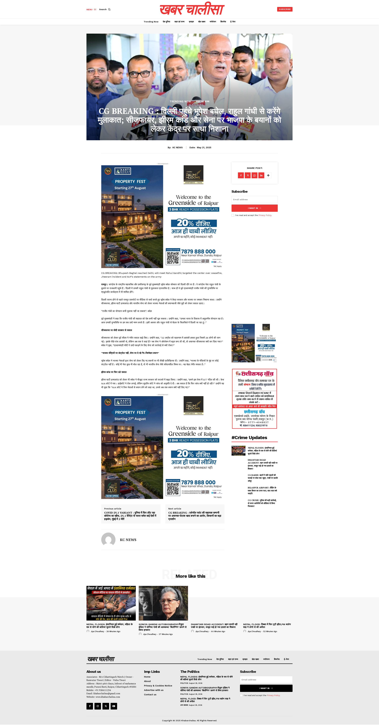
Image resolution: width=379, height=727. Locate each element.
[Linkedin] (261, 175)
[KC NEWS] (108, 540)
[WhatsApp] (254, 175)
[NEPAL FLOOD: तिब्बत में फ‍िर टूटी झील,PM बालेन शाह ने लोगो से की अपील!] (268, 603)
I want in (253, 208)
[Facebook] (241, 175)
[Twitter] (248, 175)
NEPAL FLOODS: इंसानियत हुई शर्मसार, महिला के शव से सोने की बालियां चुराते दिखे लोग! (262, 450)
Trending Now (180, 101)
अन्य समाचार (184, 705)
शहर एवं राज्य (202, 101)
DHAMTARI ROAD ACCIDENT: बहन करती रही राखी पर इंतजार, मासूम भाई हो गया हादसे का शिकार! (262, 464)
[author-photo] (88, 631)
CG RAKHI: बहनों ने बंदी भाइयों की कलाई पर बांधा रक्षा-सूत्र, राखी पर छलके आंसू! (263, 478)
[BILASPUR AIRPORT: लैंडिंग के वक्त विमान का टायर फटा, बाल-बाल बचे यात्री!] (238, 490)
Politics (184, 683)
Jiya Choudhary (97, 631)
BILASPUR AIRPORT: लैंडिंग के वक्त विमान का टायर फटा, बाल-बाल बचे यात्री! (262, 490)
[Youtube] (114, 706)
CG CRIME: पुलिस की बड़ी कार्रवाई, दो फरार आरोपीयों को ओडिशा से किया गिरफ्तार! (262, 503)
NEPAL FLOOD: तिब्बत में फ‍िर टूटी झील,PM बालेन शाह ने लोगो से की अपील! (267, 626)
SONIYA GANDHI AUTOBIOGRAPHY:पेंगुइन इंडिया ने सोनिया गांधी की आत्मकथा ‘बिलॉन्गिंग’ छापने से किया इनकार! (163, 627)
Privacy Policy (264, 215)
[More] (268, 175)
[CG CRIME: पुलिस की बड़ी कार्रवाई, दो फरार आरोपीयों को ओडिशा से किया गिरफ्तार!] (238, 503)
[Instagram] (97, 706)
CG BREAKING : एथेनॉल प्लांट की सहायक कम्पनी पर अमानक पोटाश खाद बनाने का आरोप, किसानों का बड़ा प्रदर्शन (194, 516)
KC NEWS (177, 147)
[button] (105, 9)
